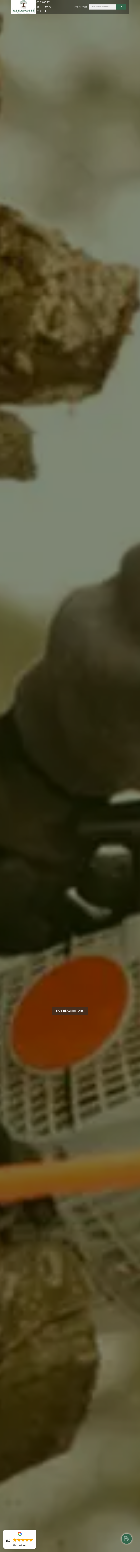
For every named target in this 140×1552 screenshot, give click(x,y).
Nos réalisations (70, 1010)
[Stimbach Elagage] (23, 7)
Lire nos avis (19, 1545)
